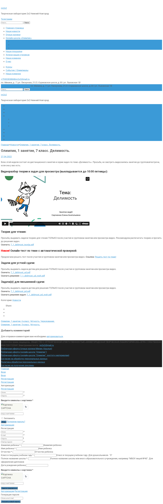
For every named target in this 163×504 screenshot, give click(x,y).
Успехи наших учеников (17, 54)
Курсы (9, 67)
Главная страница (15, 28)
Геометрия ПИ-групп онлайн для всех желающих (35, 44)
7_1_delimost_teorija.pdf (22, 244)
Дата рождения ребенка (13, 465)
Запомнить (9, 418)
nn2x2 (4, 8)
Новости (16, 300)
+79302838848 (8, 79)
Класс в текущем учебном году (17, 455)
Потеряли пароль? (16, 421)
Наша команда (13, 58)
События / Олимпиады (17, 70)
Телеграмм (6, 19)
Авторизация (7, 425)
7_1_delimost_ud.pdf (20, 272)
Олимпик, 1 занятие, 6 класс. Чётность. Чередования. (28, 321)
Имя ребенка (8, 448)
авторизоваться (55, 336)
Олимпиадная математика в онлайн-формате (33, 41)
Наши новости (13, 31)
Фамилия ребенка (11, 445)
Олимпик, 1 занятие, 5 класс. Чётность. (20, 324)
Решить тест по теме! (105, 257)
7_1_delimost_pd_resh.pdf (39, 294)
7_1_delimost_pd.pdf (20, 291)
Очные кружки (13, 34)
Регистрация (7, 389)
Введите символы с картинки (17, 400)
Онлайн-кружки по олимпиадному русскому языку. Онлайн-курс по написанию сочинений (55, 48)
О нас (8, 61)
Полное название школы (14, 458)
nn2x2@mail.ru (22, 79)
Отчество (7, 452)
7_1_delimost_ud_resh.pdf (32, 275)
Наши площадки (14, 51)
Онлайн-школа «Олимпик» (19, 38)
